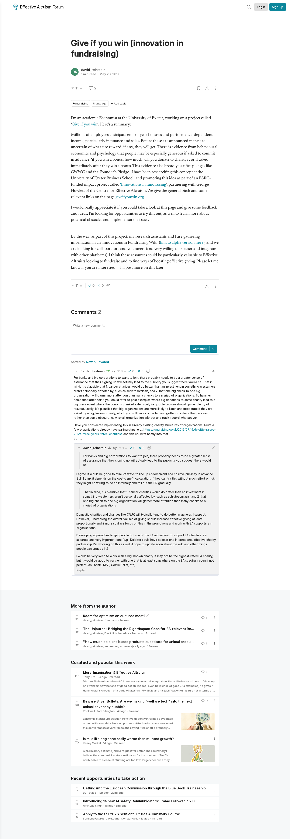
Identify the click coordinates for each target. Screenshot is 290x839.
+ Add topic (119, 103)
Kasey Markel (92, 743)
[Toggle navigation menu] (8, 7)
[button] (76, 371)
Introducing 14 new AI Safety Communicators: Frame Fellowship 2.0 (139, 801)
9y (113, 371)
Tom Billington (105, 711)
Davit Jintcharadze (116, 633)
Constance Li (129, 818)
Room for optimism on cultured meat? (114, 616)
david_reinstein (93, 70)
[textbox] (144, 333)
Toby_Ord (89, 677)
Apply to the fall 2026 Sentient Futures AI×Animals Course (131, 814)
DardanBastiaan (92, 371)
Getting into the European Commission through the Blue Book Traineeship (144, 788)
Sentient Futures (93, 818)
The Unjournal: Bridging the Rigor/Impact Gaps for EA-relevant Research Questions (152, 629)
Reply (78, 439)
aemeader (111, 646)
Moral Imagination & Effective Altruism (114, 672)
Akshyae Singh (93, 805)
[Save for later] (198, 88)
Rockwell (89, 711)
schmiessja (127, 646)
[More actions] (215, 88)
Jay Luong (113, 818)
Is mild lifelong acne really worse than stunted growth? (128, 738)
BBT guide (89, 792)
